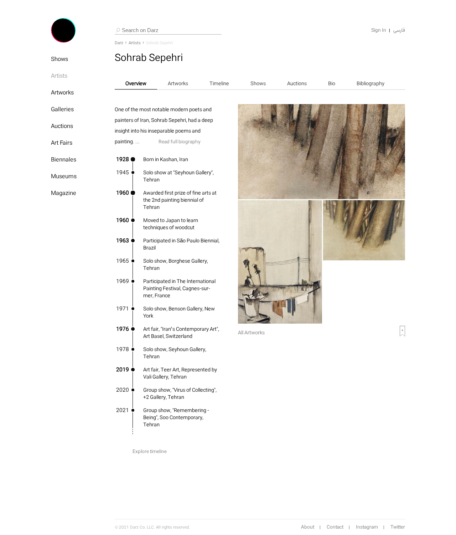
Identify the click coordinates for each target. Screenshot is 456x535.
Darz (119, 42)
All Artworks (251, 332)
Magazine (63, 193)
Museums (64, 176)
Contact (335, 527)
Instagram (367, 527)
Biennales (63, 159)
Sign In (378, 30)
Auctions (62, 126)
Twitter (397, 527)
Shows (59, 59)
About (307, 527)
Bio (331, 83)
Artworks (62, 92)
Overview (135, 83)
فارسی (399, 30)
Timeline (219, 83)
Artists (59, 76)
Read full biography (180, 142)
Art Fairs (61, 143)
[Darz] (63, 30)
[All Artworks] (321, 321)
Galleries (62, 109)
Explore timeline (150, 451)
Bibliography (370, 83)
